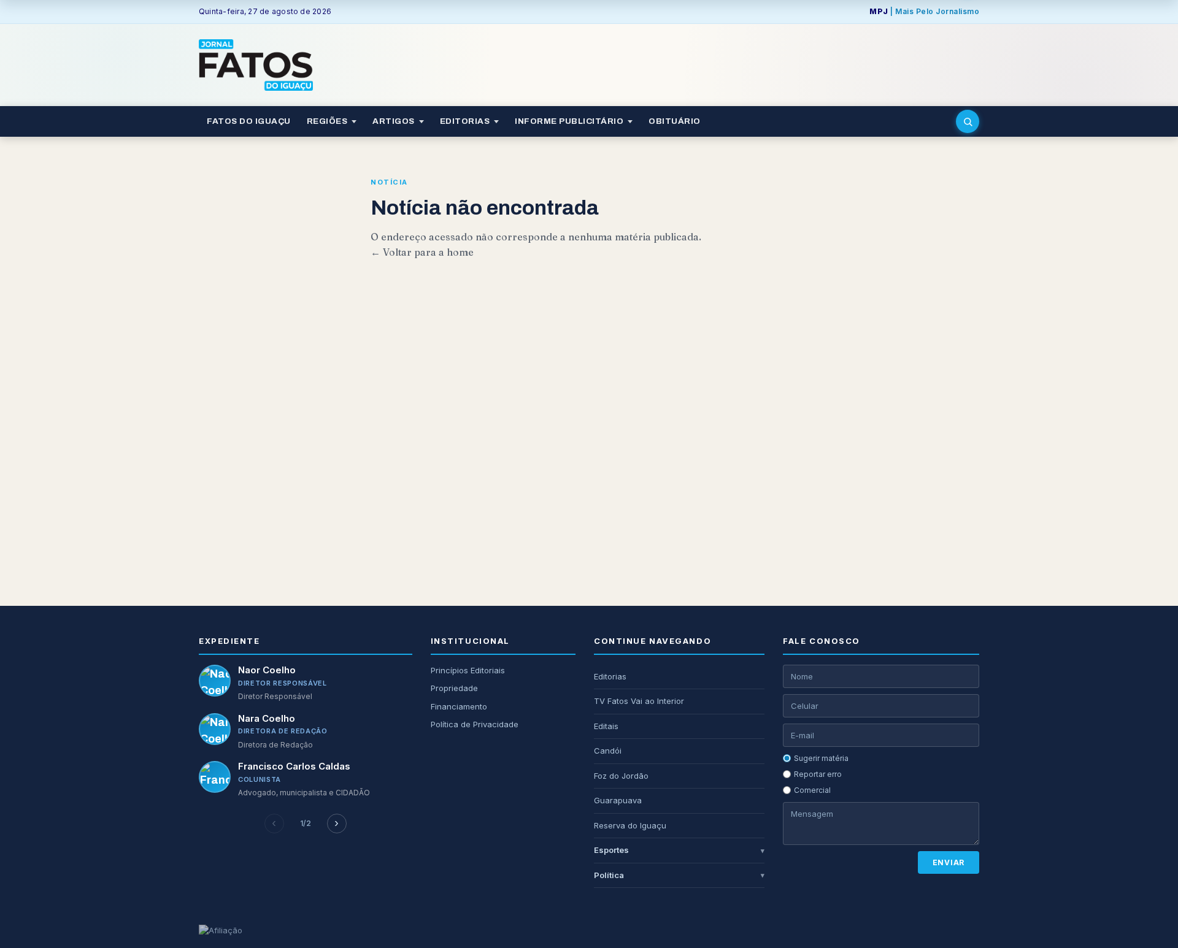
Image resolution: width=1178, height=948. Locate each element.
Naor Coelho (267, 670)
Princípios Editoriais (468, 670)
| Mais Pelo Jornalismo (924, 11)
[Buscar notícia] (967, 121)
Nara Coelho (266, 718)
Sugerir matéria (821, 758)
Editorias (610, 676)
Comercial (812, 790)
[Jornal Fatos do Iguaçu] (256, 65)
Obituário (675, 121)
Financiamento (459, 706)
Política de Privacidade (474, 724)
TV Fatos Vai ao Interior (639, 701)
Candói (608, 750)
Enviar (948, 862)
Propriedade (454, 688)
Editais (606, 726)
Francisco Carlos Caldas (294, 766)
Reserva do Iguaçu (630, 825)
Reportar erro (818, 774)
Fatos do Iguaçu (249, 121)
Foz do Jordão (621, 776)
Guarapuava (618, 800)
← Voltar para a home (422, 252)
